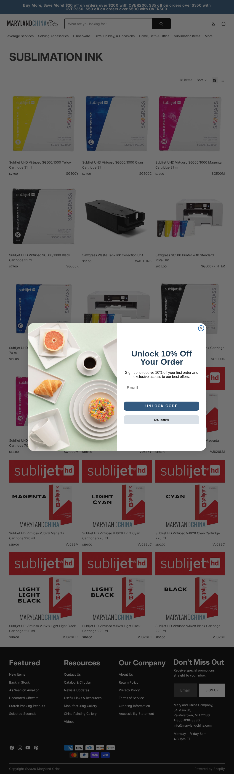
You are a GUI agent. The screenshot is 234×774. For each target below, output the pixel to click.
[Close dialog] (201, 328)
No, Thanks (161, 419)
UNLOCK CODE (161, 406)
